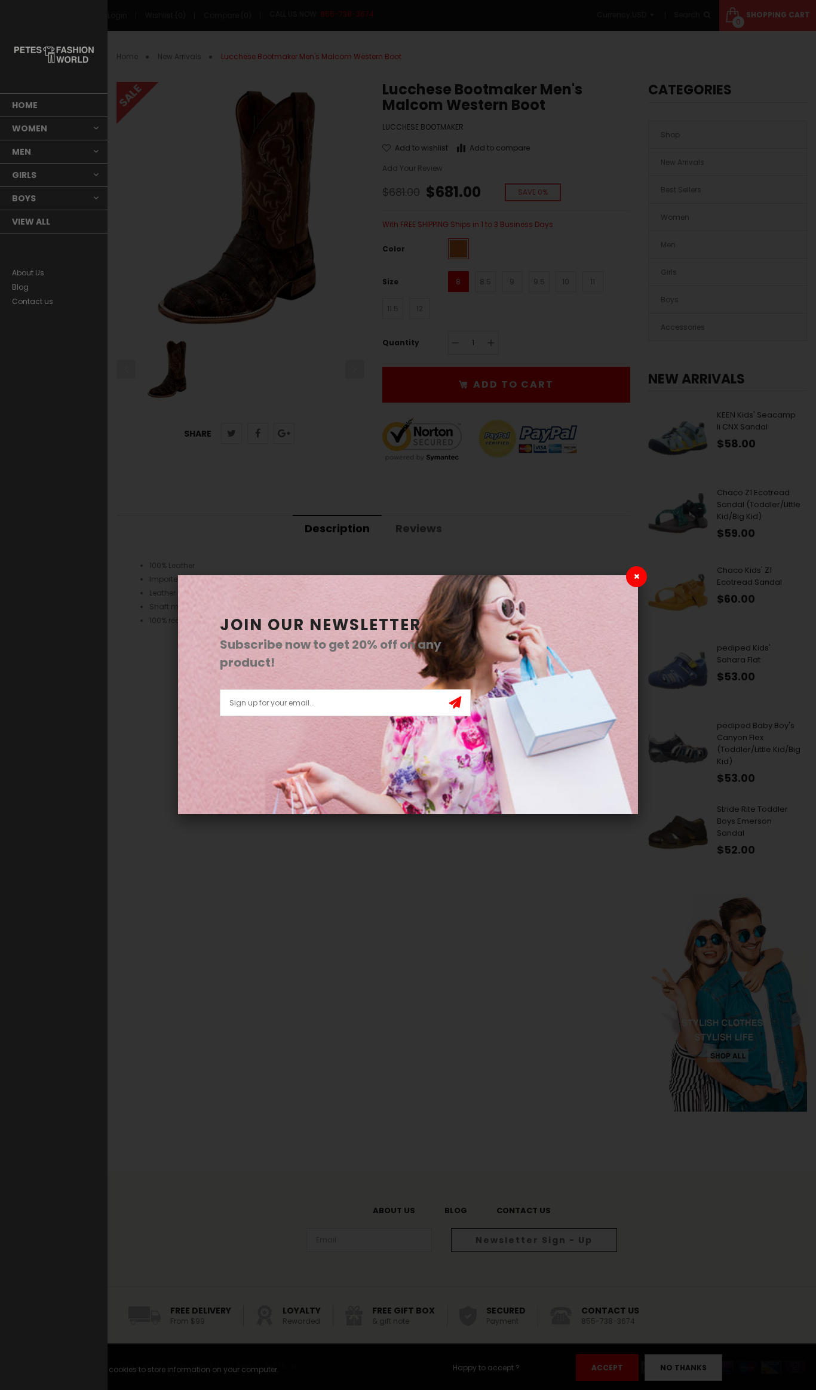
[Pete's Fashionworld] (54, 55)
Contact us (32, 301)
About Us (28, 273)
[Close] (636, 576)
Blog (20, 287)
